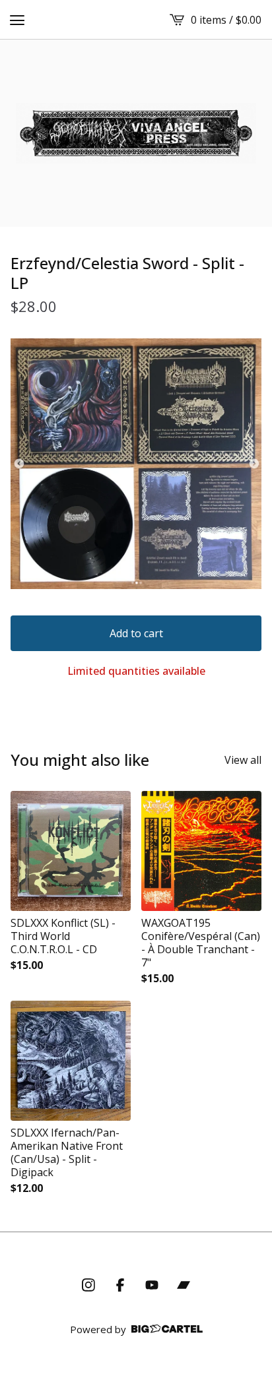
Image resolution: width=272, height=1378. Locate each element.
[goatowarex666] (136, 133)
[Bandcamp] (183, 1285)
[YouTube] (152, 1285)
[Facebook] (120, 1285)
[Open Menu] (17, 20)
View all (242, 760)
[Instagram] (88, 1285)
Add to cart (136, 633)
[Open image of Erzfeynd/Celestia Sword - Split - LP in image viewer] (136, 463)
